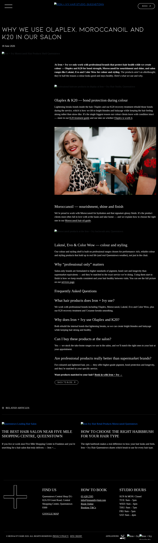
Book (145, 6)
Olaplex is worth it (123, 118)
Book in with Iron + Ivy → (108, 374)
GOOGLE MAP (50, 513)
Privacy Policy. (61, 536)
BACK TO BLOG (65, 382)
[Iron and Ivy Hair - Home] (79, 4)
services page (67, 282)
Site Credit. (76, 536)
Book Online (87, 504)
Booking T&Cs (88, 507)
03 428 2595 (87, 496)
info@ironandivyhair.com (93, 500)
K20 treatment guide (79, 118)
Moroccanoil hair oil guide (78, 220)
